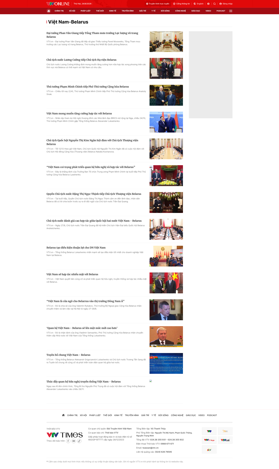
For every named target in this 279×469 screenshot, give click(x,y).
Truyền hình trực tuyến (159, 4)
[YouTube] (73, 441)
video (208, 11)
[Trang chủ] (48, 11)
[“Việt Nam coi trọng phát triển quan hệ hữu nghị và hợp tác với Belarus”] (166, 175)
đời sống (165, 11)
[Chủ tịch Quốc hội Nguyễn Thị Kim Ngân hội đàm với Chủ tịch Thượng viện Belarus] (166, 148)
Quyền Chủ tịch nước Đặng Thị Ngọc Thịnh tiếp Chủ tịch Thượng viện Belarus (93, 194)
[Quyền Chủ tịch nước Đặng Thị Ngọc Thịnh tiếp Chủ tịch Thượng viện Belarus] (166, 202)
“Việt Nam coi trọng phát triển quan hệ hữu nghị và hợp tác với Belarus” (90, 167)
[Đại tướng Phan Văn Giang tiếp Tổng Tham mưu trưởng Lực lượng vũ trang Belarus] (166, 41)
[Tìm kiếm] (215, 3)
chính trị (59, 11)
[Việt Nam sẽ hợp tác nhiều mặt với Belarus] (166, 282)
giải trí (142, 11)
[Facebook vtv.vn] (209, 3)
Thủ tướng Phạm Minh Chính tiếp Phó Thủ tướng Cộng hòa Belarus (87, 86)
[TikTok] (79, 441)
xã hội (72, 11)
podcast (221, 11)
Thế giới (100, 11)
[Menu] (231, 11)
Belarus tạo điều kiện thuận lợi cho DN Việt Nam (75, 247)
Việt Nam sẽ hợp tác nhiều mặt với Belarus (72, 274)
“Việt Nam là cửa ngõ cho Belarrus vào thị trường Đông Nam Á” (85, 301)
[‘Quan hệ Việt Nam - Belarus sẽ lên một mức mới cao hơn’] (166, 336)
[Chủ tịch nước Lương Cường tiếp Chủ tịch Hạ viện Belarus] (166, 68)
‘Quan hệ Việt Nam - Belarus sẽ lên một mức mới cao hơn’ (82, 328)
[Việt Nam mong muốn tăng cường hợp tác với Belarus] (166, 122)
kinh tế (112, 11)
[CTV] (209, 440)
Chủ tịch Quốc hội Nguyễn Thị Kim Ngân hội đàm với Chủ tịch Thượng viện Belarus (92, 142)
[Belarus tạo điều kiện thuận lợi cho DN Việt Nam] (166, 256)
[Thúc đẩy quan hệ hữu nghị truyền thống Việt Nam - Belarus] (166, 390)
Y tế (153, 11)
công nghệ (180, 11)
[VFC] (209, 431)
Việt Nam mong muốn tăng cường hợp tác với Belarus (79, 113)
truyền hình (128, 11)
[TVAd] (225, 431)
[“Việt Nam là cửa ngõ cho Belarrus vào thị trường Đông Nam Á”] (166, 309)
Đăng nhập (228, 4)
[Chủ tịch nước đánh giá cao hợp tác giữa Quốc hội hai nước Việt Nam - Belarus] (166, 229)
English (200, 4)
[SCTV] (209, 449)
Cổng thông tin (183, 4)
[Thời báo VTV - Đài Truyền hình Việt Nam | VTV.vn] (57, 3)
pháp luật (86, 11)
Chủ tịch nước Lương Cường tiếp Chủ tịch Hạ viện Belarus (81, 59)
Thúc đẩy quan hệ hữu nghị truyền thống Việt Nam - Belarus (83, 381)
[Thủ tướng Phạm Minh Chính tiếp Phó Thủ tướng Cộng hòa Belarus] (166, 95)
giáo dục (195, 11)
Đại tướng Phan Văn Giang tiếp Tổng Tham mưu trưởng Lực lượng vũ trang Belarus (92, 34)
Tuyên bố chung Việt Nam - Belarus (68, 355)
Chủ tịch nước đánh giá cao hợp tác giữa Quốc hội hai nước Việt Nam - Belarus (94, 220)
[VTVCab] (225, 440)
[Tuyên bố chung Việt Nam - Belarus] (166, 363)
